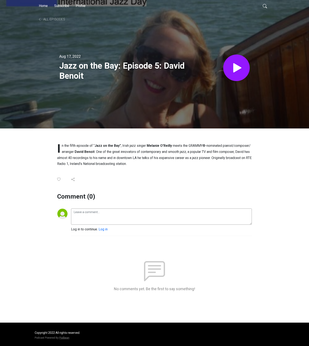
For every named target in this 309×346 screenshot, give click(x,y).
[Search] (265, 6)
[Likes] (59, 179)
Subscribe (61, 6)
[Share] (73, 179)
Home (43, 6)
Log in (103, 229)
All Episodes (53, 19)
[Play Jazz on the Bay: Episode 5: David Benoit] (236, 68)
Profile (81, 6)
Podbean (64, 337)
